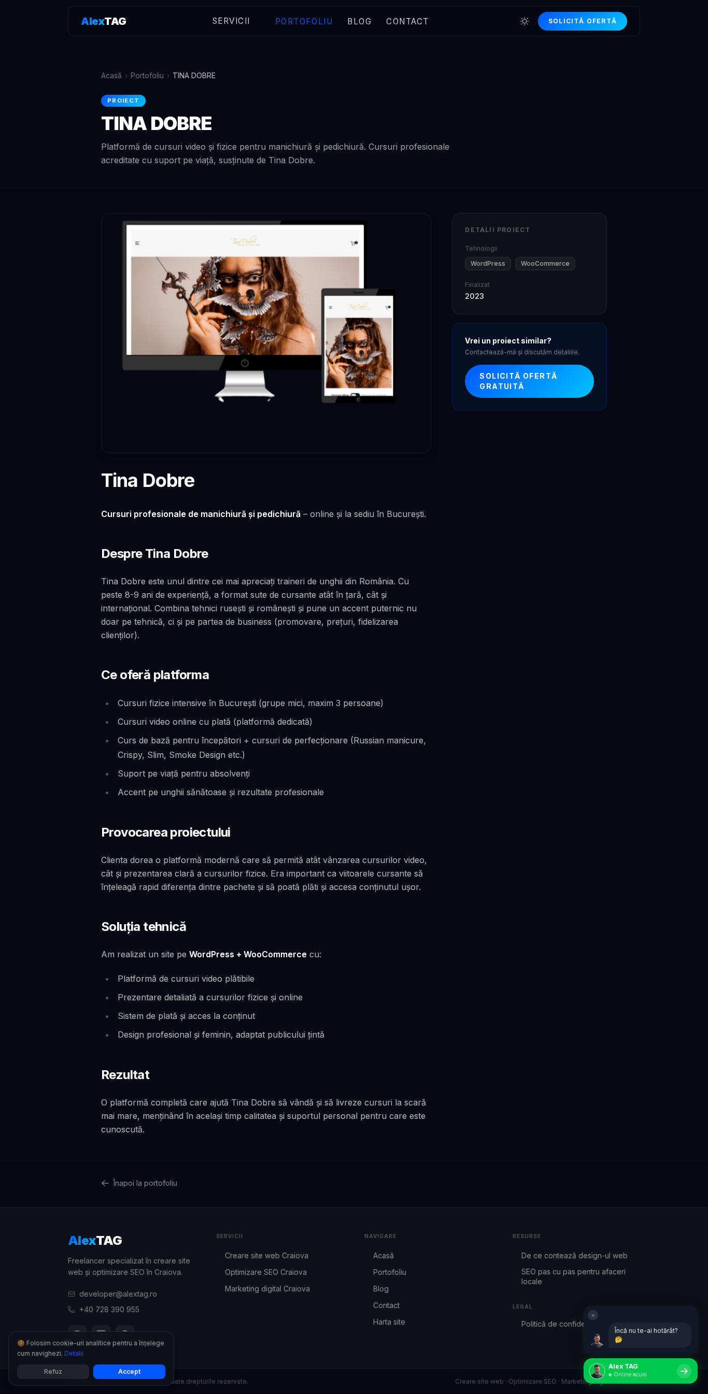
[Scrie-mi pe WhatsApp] (684, 1371)
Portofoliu (304, 21)
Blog (359, 21)
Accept (129, 1371)
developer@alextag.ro (118, 1293)
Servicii (231, 21)
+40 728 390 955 (109, 1309)
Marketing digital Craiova (263, 1288)
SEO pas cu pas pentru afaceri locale (569, 1276)
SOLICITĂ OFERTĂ (582, 21)
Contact (407, 21)
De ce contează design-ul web (570, 1255)
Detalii (73, 1353)
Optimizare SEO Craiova (261, 1272)
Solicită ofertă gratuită (518, 381)
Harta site (384, 1321)
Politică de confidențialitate (563, 1323)
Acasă (111, 75)
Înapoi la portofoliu (145, 1183)
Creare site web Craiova (262, 1255)
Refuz (53, 1371)
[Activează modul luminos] (524, 21)
